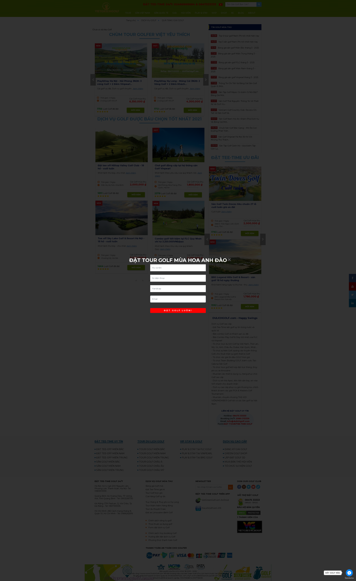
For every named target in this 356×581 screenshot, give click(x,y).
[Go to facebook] (349, 572)
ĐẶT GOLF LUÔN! (178, 310)
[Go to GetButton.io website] (349, 578)
